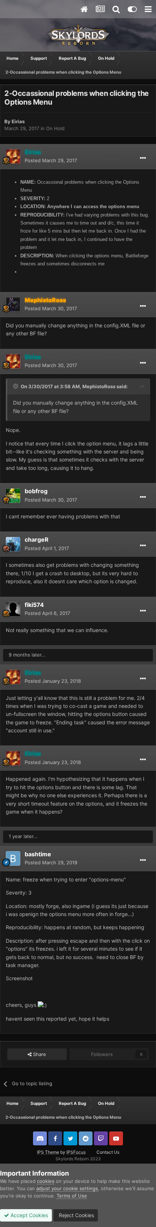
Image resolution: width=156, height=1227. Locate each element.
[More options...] (143, 158)
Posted (51, 160)
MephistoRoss (98, 386)
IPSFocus (76, 1152)
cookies (45, 1181)
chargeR (37, 539)
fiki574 (34, 604)
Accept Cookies (28, 1215)
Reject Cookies (75, 1215)
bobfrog (36, 491)
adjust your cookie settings (67, 1188)
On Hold (55, 128)
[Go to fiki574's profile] (13, 609)
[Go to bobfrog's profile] (13, 495)
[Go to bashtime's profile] (13, 858)
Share (39, 1054)
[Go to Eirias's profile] (13, 156)
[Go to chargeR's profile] (13, 544)
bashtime (38, 854)
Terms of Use (72, 1196)
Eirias (18, 121)
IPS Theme (48, 1152)
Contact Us (108, 1152)
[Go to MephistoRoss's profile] (13, 304)
